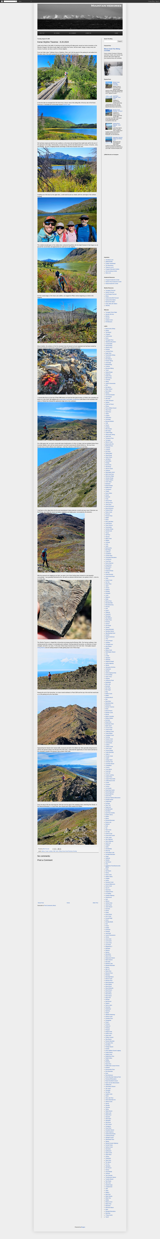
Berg (106, 691)
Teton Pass (108, 1160)
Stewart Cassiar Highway (111, 1143)
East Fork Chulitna (110, 813)
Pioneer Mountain (109, 1041)
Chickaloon (108, 489)
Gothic (107, 847)
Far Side (107, 831)
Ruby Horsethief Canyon (111, 1080)
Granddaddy (108, 848)
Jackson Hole (108, 903)
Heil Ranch (108, 871)
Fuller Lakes (55, 851)
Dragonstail (108, 801)
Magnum (107, 597)
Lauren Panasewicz (110, 935)
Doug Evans (108, 565)
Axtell (106, 546)
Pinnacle (107, 514)
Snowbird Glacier (109, 1130)
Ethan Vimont (108, 389)
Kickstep (107, 591)
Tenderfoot (108, 1158)
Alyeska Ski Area (109, 314)
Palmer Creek (108, 1016)
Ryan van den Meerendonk (112, 1082)
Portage (107, 463)
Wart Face (108, 1194)
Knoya (107, 925)
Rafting (107, 1060)
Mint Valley (108, 430)
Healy (106, 869)
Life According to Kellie (111, 271)
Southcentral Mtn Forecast (112, 298)
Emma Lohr (108, 822)
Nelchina (107, 1011)
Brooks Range (109, 485)
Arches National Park (110, 673)
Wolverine (108, 1205)
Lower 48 (88, 33)
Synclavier (108, 1149)
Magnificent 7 (108, 946)
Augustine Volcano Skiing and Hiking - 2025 (118, 139)
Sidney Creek (108, 1101)
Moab (106, 599)
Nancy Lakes (108, 1005)
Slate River (108, 412)
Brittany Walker (109, 718)
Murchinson (108, 1001)
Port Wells (108, 1045)
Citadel (107, 491)
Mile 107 (107, 969)
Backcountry (108, 548)
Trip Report (108, 332)
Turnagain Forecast (110, 290)
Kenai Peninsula (68, 851)
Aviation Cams (109, 320)
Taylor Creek (108, 1152)
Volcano (107, 536)
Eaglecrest (108, 807)
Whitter (107, 1200)
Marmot (107, 316)
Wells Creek (108, 538)
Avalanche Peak (109, 680)
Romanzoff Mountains (110, 1079)
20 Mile (107, 655)
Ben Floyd (108, 688)
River (106, 1073)
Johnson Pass (109, 502)
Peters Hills (108, 1035)
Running (75, 851)
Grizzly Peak (108, 500)
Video (106, 1190)
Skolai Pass (108, 1115)
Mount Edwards (109, 988)
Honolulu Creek (109, 882)
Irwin (106, 899)
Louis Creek (108, 942)
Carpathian (108, 553)
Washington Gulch (110, 472)
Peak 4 (107, 1022)
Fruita (106, 499)
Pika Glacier (108, 1039)
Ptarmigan (108, 616)
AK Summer (72, 33)
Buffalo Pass (108, 487)
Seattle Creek (108, 1094)
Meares (107, 967)
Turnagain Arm (109, 644)
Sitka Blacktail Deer (110, 633)
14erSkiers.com (109, 259)
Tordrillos (107, 642)
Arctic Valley (108, 481)
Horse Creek (108, 886)
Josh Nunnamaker (110, 394)
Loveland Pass (109, 351)
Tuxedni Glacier (109, 1179)
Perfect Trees (108, 1033)
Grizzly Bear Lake (109, 852)
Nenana (107, 606)
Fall (106, 828)
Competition (108, 765)
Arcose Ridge (108, 674)
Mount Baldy (108, 984)
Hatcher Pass (108, 347)
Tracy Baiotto (108, 1171)
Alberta (107, 665)
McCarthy (107, 961)
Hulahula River (109, 891)
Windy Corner (108, 1202)
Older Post (95, 902)
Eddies (107, 816)
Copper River (108, 777)
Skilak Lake (108, 1113)
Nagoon (107, 1003)
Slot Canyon (108, 1124)
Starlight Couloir (109, 1137)
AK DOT (107, 318)
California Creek (109, 731)
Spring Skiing (108, 345)
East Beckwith (108, 809)
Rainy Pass (108, 1064)
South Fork (108, 436)
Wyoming (107, 1213)
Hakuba (107, 860)
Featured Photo (109, 570)
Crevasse (107, 784)
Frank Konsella (109, 574)
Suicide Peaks (109, 1145)
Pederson (107, 1026)
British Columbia (109, 716)
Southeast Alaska (109, 1135)
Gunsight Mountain (110, 854)
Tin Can (107, 1164)
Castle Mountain (109, 752)
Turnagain (108, 440)
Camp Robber (109, 733)
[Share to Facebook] (59, 849)
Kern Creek (108, 916)
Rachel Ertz (108, 464)
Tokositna (107, 1166)
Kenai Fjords (108, 914)
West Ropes (108, 646)
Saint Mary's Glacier (110, 1086)
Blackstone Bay (109, 703)
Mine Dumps (108, 428)
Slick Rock (108, 1122)
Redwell (107, 1067)
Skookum (107, 1116)
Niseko (107, 1012)
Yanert (107, 1217)
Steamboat (108, 466)
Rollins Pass (108, 620)
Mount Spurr (108, 995)
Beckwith (107, 686)
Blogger (83, 1227)
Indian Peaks (108, 457)
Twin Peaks (108, 1181)
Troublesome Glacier (110, 1177)
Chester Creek (109, 756)
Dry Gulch (107, 451)
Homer (107, 880)
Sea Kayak (108, 625)
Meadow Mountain (110, 965)
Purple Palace (109, 1052)
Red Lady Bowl (109, 521)
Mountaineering (109, 604)
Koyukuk (107, 931)
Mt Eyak (107, 999)
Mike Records (46, 848)
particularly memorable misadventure (70, 399)
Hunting (107, 427)
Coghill (107, 758)
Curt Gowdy (108, 788)
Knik (106, 924)
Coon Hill (107, 773)
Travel (107, 370)
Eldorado (107, 497)
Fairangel (107, 568)
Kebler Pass (108, 376)
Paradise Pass (109, 1018)
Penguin (107, 1029)
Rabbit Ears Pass (109, 1056)
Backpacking (108, 364)
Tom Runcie (108, 1168)
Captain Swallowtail (110, 263)
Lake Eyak (108, 933)
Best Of (42, 33)
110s (106, 654)
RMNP (107, 517)
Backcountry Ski (109, 444)
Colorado (107, 379)
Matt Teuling (108, 377)
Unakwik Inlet (108, 1186)
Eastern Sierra (109, 814)
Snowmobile (108, 527)
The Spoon (108, 1162)
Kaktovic (107, 589)
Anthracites (108, 417)
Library (107, 937)
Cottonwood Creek (110, 780)
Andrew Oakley (109, 480)
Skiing (107, 1109)
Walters (107, 1192)
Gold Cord (108, 843)
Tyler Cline (108, 1183)
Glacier (107, 425)
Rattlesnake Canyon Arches (112, 1065)
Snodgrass (108, 1126)
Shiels (107, 1096)
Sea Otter (107, 1092)
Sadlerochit (108, 1084)
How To (107, 888)
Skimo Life (108, 273)
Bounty (107, 714)
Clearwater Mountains (111, 557)
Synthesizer (108, 1151)
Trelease (107, 1173)
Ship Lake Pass (109, 1098)
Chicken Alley (108, 555)
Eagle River (108, 353)
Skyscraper (108, 1118)
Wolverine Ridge (109, 476)
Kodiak (107, 927)
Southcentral (108, 336)
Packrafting (108, 461)
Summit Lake (66, 104)
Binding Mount (109, 697)
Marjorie (107, 950)
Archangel (108, 419)
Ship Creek (108, 410)
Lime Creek (108, 939)
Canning (107, 737)
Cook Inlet (108, 771)
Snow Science (109, 525)
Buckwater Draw (109, 724)
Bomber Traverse (109, 707)
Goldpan (107, 845)
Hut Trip (107, 582)
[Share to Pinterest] (60, 849)
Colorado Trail (109, 761)
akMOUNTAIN (108, 261)
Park (106, 608)
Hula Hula (108, 889)
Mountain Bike (109, 602)
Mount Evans (108, 990)
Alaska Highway (109, 663)
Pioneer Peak (108, 515)
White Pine (108, 1198)
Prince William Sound (110, 408)
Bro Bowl (107, 720)
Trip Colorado (108, 1175)
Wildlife (107, 648)
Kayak (107, 912)
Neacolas (107, 1007)
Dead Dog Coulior (110, 790)
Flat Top (107, 572)
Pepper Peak (108, 1031)
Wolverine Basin (109, 1207)
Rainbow (107, 1062)
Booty (106, 708)
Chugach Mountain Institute (112, 269)
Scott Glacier (108, 523)
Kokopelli (107, 593)
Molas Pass (108, 971)
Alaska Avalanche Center (111, 283)
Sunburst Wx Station (110, 300)
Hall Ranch (108, 862)
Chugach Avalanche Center (112, 280)
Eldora (107, 818)
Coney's (107, 767)
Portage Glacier (109, 1046)
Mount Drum (108, 986)
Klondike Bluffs (109, 922)
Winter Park (108, 1203)
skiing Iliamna (41, 647)
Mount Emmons (109, 508)
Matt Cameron (109, 959)
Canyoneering (109, 741)
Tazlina (107, 1156)
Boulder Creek (109, 712)
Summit (107, 635)
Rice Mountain (109, 1071)
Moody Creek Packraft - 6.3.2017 (117, 110)
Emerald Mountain (110, 820)
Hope (106, 578)
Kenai (63, 851)
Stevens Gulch (109, 468)
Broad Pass (108, 722)
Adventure (108, 357)
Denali (107, 495)
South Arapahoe (109, 1132)
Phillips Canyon (109, 1037)
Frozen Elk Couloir (110, 835)
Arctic (106, 544)
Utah (106, 1188)
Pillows (107, 406)
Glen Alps (107, 398)
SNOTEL (107, 305)
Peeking (107, 1028)
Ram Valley (108, 391)
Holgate (107, 878)
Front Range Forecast (110, 294)
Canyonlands (108, 742)
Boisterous (108, 705)
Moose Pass (108, 601)
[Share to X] (57, 849)
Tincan (107, 533)
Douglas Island (109, 799)
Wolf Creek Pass (109, 474)
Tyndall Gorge (108, 1185)
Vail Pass (107, 534)
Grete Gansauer (109, 400)
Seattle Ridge (108, 432)
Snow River (108, 1128)
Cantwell (107, 449)
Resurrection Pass (110, 1069)
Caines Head (108, 729)
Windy (107, 296)
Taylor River (108, 1154)
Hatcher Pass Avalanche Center (113, 281)
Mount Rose (108, 993)
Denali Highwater (109, 792)
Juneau (107, 587)
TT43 (106, 638)
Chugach (107, 334)
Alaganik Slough (109, 661)
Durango (107, 803)
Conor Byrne (108, 769)
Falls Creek (108, 829)
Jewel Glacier (108, 906)
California (107, 551)
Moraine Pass (108, 980)
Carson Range (109, 750)
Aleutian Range (109, 478)
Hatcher (107, 402)
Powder (107, 1048)
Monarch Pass (109, 973)
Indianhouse (108, 897)
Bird (106, 699)
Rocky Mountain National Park (113, 1077)
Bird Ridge (108, 550)
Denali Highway (109, 794)
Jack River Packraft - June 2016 (117, 97)
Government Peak (110, 576)
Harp (106, 864)
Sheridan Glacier (109, 631)
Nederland (108, 1009)
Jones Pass (108, 504)
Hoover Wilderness (110, 884)
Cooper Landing (48, 851)
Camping (107, 447)
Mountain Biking (109, 368)
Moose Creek (108, 978)
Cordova (107, 366)
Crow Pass (108, 561)
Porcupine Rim (109, 1043)
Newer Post (41, 902)
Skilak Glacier (108, 1111)
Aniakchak (108, 669)
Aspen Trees (108, 676)
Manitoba (107, 948)
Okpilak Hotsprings (110, 1014)
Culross (107, 786)
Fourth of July (108, 833)
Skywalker (108, 1120)
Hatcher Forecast (109, 292)
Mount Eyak (108, 992)
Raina (107, 519)
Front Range (108, 396)
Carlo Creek (108, 748)
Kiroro (107, 920)
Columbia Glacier (109, 763)
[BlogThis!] (55, 849)
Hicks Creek (108, 874)
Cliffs (106, 423)
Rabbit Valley (108, 1058)
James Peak (108, 905)
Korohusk (107, 929)
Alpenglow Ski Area (110, 667)
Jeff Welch (108, 459)
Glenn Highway (109, 841)
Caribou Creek (109, 746)
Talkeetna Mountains (110, 341)
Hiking (60, 851)
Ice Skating (108, 893)
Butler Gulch (108, 725)
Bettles (107, 695)
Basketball (108, 682)
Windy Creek (108, 650)
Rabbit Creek (108, 1054)
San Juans (108, 1088)
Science (107, 623)
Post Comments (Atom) (50, 905)
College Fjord (108, 760)
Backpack (107, 483)
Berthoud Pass (109, 446)
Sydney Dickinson (110, 637)
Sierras (107, 1103)
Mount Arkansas (109, 982)
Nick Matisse (108, 359)
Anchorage (108, 362)
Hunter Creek (108, 580)
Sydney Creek (109, 1147)
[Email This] (53, 849)
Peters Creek (108, 512)
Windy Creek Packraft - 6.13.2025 (116, 84)
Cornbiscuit (108, 559)
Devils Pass (108, 795)
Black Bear (108, 701)
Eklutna (107, 393)
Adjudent (107, 657)
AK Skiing (57, 33)
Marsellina (108, 954)
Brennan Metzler (109, 421)
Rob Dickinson (109, 1075)
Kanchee (107, 908)
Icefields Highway (109, 895)
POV (106, 385)
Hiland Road (108, 455)
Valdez (107, 413)
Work (106, 1209)
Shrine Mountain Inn (110, 1099)
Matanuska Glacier (110, 958)
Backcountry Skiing (110, 328)
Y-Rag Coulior (109, 1215)
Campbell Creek (109, 735)
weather (107, 415)
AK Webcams (108, 321)
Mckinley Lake (109, 963)
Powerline (108, 614)
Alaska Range (109, 372)
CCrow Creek (108, 727)
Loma (106, 595)
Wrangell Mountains (110, 1211)
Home (116, 33)
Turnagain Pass (109, 340)
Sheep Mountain (109, 629)
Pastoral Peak (108, 510)
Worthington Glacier (110, 652)
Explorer (107, 824)
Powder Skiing (109, 360)
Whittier (107, 540)
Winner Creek (108, 442)
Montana (107, 975)
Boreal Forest (108, 710)
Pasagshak (108, 1020)
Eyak (106, 826)
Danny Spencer (109, 563)
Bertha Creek (108, 693)
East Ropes (108, 567)
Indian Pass (108, 584)
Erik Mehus (108, 387)
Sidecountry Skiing (110, 434)
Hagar (107, 856)
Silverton (107, 1107)
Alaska (43, 851)
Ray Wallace (108, 618)
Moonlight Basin (109, 977)
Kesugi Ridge (108, 918)
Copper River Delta (110, 778)
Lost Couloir (108, 941)
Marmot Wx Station (110, 301)
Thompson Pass (109, 438)
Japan (107, 586)
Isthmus (107, 901)
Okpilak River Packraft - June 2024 (117, 125)
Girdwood (107, 374)
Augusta (107, 678)
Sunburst (107, 470)
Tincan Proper (109, 640)
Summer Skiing (109, 529)
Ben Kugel (108, 690)
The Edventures (109, 265)
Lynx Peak (108, 944)
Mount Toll (108, 997)
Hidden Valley (108, 876)
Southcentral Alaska (110, 1133)
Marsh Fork (108, 956)
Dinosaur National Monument (112, 797)
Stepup (107, 1141)
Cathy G (107, 754)
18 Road (107, 542)
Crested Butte (108, 343)
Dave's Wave (108, 493)
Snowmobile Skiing (110, 355)
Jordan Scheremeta (110, 383)
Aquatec (107, 671)
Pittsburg (107, 612)
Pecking (107, 1024)
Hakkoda (107, 858)
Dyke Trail (108, 805)
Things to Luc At (109, 267)
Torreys (107, 1169)
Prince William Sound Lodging (113, 1050)
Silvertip (107, 1105)
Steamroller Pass (109, 1139)
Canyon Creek (109, 739)
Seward (107, 627)
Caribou (107, 744)
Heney (107, 872)
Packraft (107, 349)
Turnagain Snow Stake (111, 312)
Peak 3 (107, 610)
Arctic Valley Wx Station (111, 303)
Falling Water (108, 453)
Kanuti (107, 910)
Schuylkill (107, 1090)
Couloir (107, 782)
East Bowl (107, 811)
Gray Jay (107, 850)
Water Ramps (108, 1196)
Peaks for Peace (109, 404)
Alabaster (107, 659)
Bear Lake (108, 684)
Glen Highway (109, 839)
